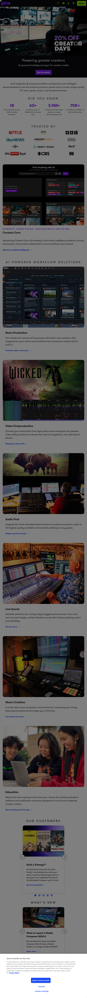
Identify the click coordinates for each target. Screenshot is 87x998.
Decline (41, 986)
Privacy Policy (14, 973)
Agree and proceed (40, 980)
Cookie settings (42, 991)
